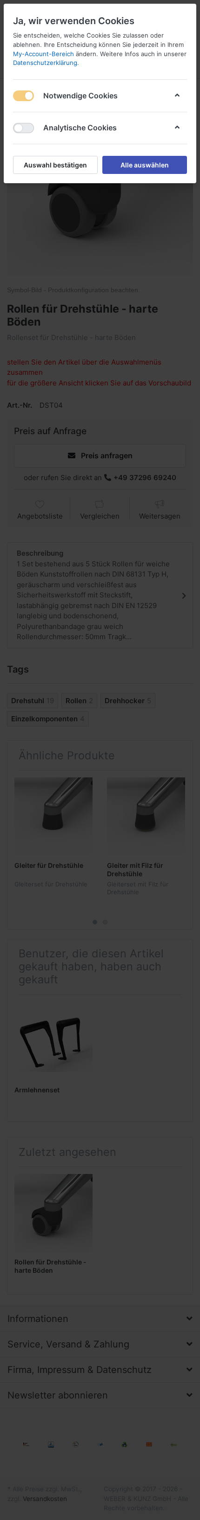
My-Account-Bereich (43, 54)
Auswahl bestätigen (55, 165)
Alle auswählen (144, 165)
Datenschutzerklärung (45, 62)
